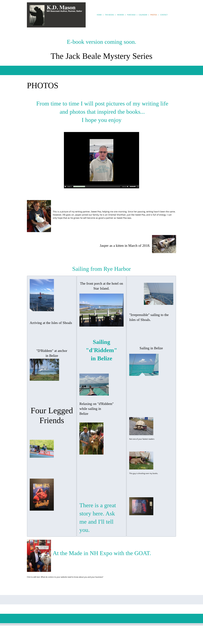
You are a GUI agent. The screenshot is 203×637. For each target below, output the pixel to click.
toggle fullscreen (138, 186)
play (65, 186)
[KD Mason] (56, 14)
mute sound (128, 186)
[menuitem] (99, 15)
